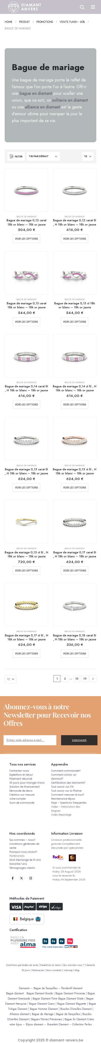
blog (77, 970)
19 (85, 678)
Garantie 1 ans (18, 864)
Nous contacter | (55, 970)
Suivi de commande (21, 803)
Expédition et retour (21, 775)
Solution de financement (24, 787)
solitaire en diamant (70, 100)
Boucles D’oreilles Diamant (76, 1009)
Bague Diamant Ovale (71, 998)
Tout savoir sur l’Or (62, 787)
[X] (21, 878)
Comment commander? (65, 771)
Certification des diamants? (68, 783)
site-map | (69, 970)
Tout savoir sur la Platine (66, 791)
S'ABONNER (79, 740)
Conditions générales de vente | (23, 965)
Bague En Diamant (75, 1019)
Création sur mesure (22, 795)
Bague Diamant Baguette (71, 1004)
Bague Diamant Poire (45, 998)
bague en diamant (35, 93)
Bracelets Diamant (57, 1024)
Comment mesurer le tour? (67, 795)
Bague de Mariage (43, 1014)
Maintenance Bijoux (63, 799)
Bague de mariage (26, 216)
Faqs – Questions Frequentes (69, 803)
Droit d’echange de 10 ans (25, 860)
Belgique (27, 919)
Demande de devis (20, 791)
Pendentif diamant (71, 988)
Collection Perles (82, 1024)
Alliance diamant (19, 1014)
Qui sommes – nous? (22, 840)
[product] (26, 189)
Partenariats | (39, 970)
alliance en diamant (42, 107)
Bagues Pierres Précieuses (46, 1019)
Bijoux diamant (34, 1024)
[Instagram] (30, 878)
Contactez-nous (19, 771)
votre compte (17, 799)
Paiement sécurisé (20, 779)
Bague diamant (15, 993)
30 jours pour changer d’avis (27, 783)
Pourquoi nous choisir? (23, 852)
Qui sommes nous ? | (74, 965)
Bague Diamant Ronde (40, 993)
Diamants (24, 988)
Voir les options (26, 238)
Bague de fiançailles (45, 988)
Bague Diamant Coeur (42, 1004)
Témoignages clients (22, 868)
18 (76, 678)
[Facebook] (12, 878)
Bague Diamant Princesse (70, 993)
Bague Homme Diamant (44, 1009)
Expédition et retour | (51, 965)
